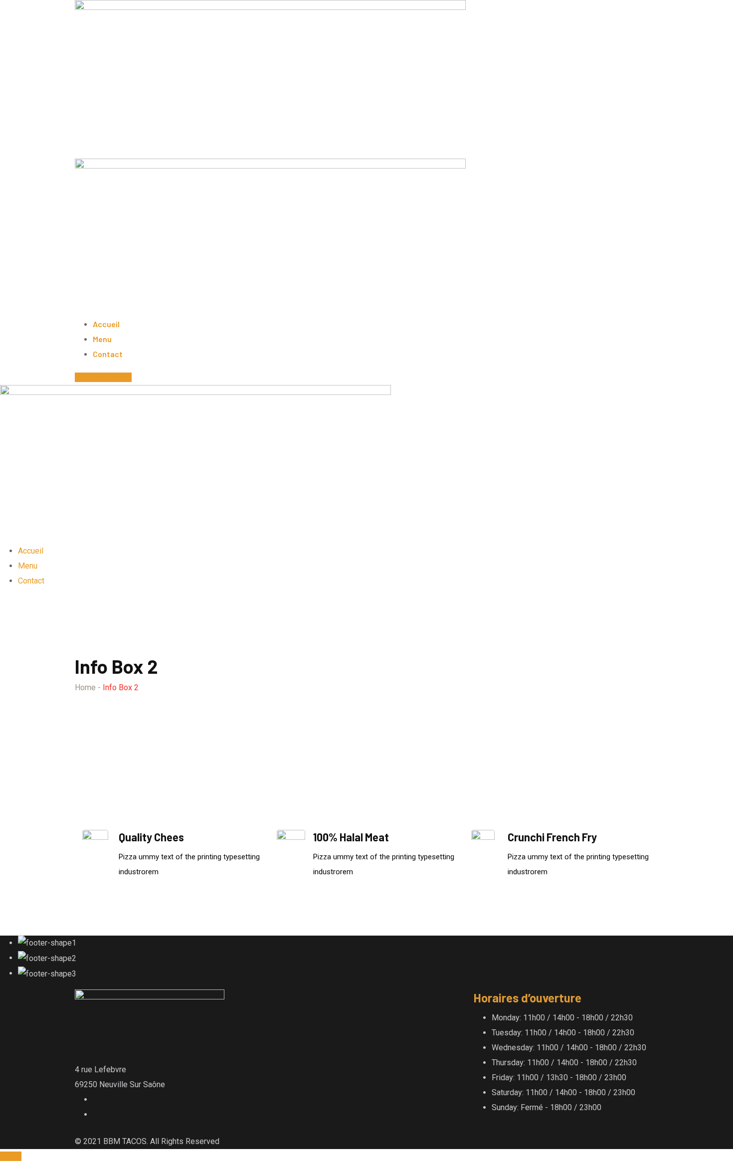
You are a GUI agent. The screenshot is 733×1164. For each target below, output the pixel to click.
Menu (102, 339)
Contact (108, 354)
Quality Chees (151, 836)
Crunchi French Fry (552, 836)
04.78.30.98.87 (106, 377)
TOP (13, 1156)
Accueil (106, 324)
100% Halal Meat (351, 836)
